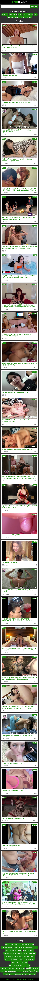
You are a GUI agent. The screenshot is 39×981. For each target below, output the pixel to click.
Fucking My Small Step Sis (13, 953)
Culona (29, 17)
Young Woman (20, 17)
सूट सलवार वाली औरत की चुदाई (29, 971)
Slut (35, 14)
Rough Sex (13, 14)
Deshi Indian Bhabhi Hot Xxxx (25, 974)
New (19, 14)
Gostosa (10, 17)
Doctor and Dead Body (19, 962)
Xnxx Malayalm (29, 959)
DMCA (19, 979)
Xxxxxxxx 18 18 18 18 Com (10, 971)
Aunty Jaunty (8, 974)
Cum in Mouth (28, 14)
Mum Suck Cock (29, 953)
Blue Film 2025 (28, 950)
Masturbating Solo (11, 944)
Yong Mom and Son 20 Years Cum (13, 968)
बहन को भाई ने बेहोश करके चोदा (13, 959)
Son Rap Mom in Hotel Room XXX (26, 947)
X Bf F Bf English (7, 947)
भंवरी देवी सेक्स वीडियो (32, 968)
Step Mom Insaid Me (27, 944)
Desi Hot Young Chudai (13, 956)
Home (8, 979)
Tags (13, 979)
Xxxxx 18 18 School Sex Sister (19, 965)
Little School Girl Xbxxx (13, 950)
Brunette (5, 14)
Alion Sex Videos (28, 956)
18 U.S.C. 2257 (28, 979)
